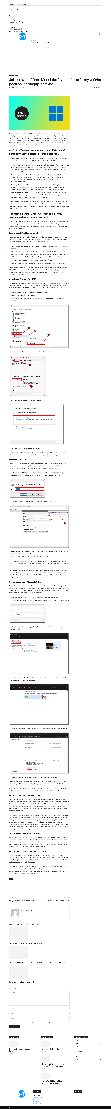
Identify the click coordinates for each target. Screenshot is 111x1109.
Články (15, 47)
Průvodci (55, 43)
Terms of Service (38, 1097)
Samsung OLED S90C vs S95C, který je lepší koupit (21, 901)
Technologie (65, 43)
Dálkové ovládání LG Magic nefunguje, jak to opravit (52, 1082)
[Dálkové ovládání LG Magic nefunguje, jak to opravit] (55, 1076)
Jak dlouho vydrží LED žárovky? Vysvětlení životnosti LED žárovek (37, 963)
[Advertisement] (55, 62)
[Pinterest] (19, 91)
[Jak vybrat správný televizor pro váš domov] (39, 933)
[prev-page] (9, 986)
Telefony (23, 43)
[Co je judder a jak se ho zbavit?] (39, 972)
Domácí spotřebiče (35, 43)
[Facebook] (11, 91)
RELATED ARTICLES (16, 924)
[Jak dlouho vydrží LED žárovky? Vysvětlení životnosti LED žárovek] (39, 952)
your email (12, 27)
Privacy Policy (37, 1103)
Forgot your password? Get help (18, 19)
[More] (27, 91)
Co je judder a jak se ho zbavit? (22, 982)
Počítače (47, 43)
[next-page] (11, 986)
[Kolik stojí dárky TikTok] (55, 1044)
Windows (16, 879)
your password (13, 15)
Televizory (14, 43)
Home (10, 47)
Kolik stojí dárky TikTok (50, 1049)
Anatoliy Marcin (14, 87)
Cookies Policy (37, 1101)
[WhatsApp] (23, 91)
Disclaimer (36, 1099)
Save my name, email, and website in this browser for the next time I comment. (33, 1022)
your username (13, 9)
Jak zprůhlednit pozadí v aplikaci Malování (58, 900)
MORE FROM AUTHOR (32, 924)
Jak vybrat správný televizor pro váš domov (27, 943)
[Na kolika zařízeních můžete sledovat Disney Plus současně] (55, 1059)
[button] (100, 34)
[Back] (18, 1)
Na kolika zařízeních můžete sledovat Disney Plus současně (53, 1065)
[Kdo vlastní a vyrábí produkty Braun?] (23, 1044)
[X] (15, 91)
